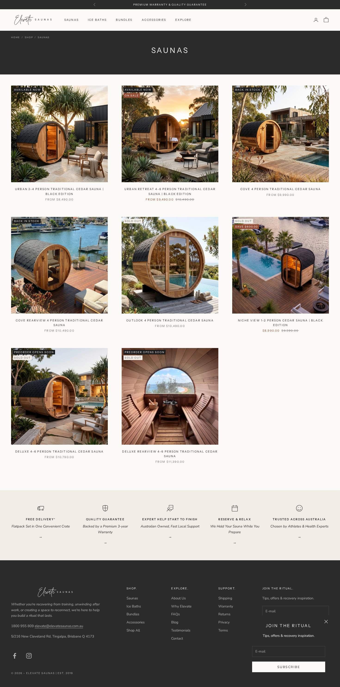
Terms (223, 630)
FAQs (175, 614)
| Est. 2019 (64, 673)
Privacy (224, 622)
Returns (224, 614)
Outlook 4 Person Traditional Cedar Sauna (169, 320)
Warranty (225, 606)
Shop (29, 37)
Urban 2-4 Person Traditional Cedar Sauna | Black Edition (59, 191)
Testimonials (180, 630)
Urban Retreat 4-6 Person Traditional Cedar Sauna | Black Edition (170, 191)
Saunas (71, 20)
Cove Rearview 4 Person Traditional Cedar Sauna (59, 323)
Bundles (124, 20)
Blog (174, 622)
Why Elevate (181, 606)
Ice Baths (97, 20)
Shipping (225, 598)
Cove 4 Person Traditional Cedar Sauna (280, 189)
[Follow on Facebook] (14, 655)
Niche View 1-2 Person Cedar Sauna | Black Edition (280, 323)
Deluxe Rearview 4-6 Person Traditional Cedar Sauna (170, 454)
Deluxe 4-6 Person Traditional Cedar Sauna (59, 451)
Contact (177, 638)
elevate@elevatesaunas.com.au (59, 626)
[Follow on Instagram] (28, 655)
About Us (178, 598)
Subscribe (288, 667)
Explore (183, 20)
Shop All (133, 630)
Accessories (154, 20)
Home (15, 37)
